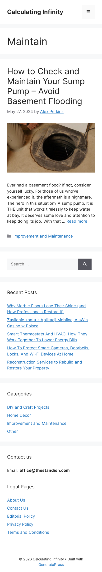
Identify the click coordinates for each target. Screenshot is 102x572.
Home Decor (19, 415)
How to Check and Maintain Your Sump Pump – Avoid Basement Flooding (46, 86)
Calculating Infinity (35, 11)
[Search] (85, 264)
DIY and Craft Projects (28, 407)
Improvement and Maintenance (43, 236)
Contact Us (17, 508)
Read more (76, 221)
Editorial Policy (21, 516)
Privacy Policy (20, 524)
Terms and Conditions (28, 532)
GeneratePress (51, 564)
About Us (16, 500)
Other (12, 431)
